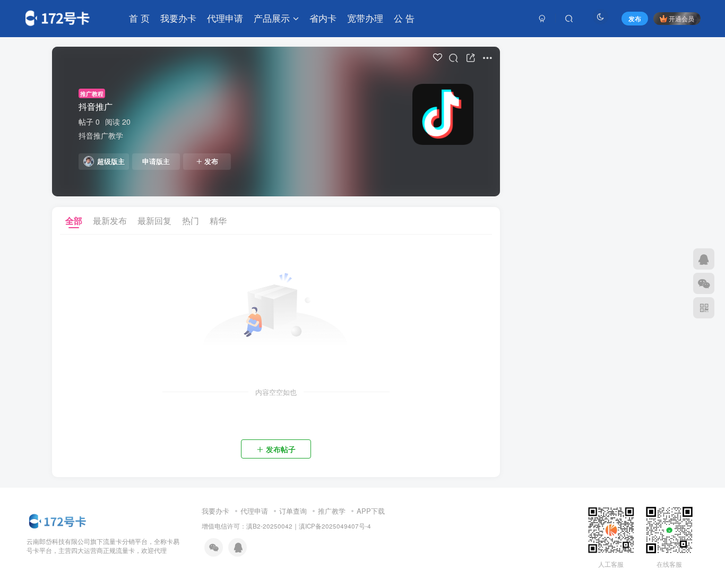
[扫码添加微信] (703, 283)
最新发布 (110, 220)
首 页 (139, 17)
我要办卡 (178, 17)
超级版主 (111, 161)
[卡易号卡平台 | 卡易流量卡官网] (58, 520)
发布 (211, 161)
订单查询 (293, 511)
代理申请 (225, 17)
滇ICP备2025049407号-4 (335, 526)
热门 (190, 220)
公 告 (404, 17)
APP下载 (371, 511)
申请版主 (156, 161)
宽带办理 (365, 17)
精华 (218, 220)
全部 (73, 220)
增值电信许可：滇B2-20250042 (247, 526)
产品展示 (272, 17)
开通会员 (681, 18)
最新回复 (154, 220)
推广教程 (91, 93)
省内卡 (322, 17)
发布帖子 (281, 449)
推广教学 (332, 511)
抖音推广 (96, 106)
